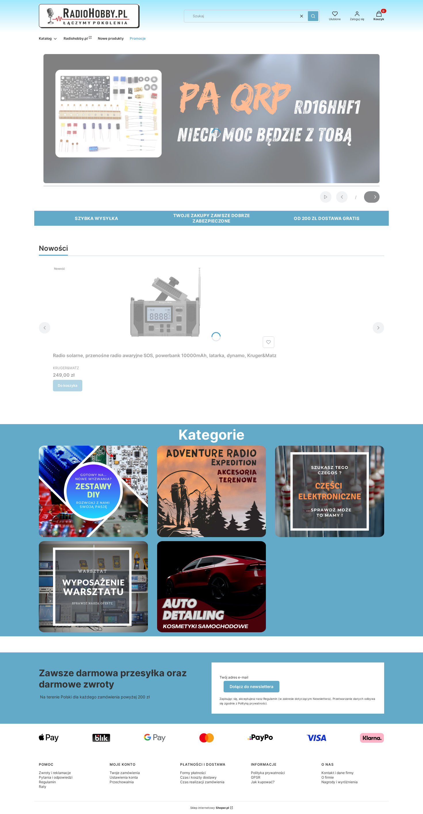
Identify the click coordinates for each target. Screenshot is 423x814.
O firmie (327, 777)
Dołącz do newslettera (251, 686)
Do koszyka (67, 385)
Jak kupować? (263, 782)
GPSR (255, 777)
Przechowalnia (122, 782)
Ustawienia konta (124, 777)
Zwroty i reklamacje (55, 773)
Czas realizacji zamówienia (202, 782)
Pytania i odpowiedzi (56, 777)
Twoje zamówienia (125, 773)
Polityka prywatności (268, 773)
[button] (313, 16)
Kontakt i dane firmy (337, 773)
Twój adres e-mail (234, 677)
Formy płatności (193, 773)
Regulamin (47, 782)
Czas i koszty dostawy (198, 777)
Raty (42, 786)
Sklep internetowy (209, 807)
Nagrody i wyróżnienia (339, 782)
